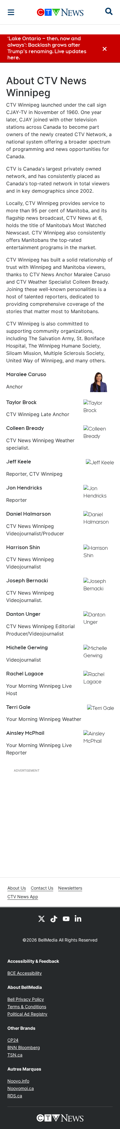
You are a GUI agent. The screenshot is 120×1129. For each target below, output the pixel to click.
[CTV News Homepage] (60, 12)
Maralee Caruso (26, 374)
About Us (16, 888)
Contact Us (42, 888)
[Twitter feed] (41, 918)
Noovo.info (18, 1081)
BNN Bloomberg (23, 1047)
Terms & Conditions (26, 1006)
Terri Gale (18, 707)
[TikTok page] (54, 918)
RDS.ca (14, 1095)
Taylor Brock (21, 402)
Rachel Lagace (24, 674)
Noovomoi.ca (20, 1088)
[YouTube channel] (66, 918)
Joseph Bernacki (27, 581)
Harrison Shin (23, 547)
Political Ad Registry (27, 1014)
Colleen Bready (25, 428)
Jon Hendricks (24, 488)
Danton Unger (23, 614)
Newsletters (70, 888)
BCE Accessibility (24, 973)
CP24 (12, 1040)
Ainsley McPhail (25, 733)
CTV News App (22, 896)
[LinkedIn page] (78, 918)
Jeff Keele (18, 462)
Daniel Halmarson (28, 514)
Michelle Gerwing (27, 648)
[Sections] (11, 12)
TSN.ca (14, 1054)
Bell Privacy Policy (25, 999)
